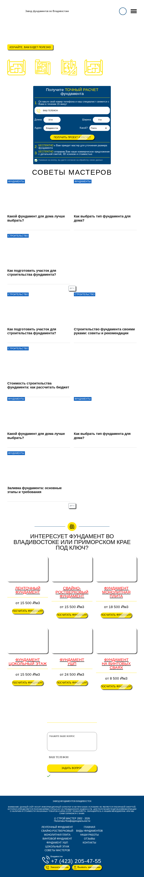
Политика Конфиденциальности (72, 821)
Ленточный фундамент (57, 827)
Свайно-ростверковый (57, 830)
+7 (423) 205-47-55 (76, 861)
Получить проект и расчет (72, 137)
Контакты (89, 842)
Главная (89, 827)
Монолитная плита (57, 834)
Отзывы (89, 838)
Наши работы (89, 834)
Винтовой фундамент (57, 838)
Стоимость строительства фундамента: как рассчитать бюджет (38, 385)
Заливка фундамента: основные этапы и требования (34, 490)
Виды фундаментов (89, 830)
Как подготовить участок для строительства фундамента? (31, 272)
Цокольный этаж (57, 846)
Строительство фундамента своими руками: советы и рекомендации (104, 331)
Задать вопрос (72, 768)
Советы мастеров (57, 850)
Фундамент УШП (57, 842)
